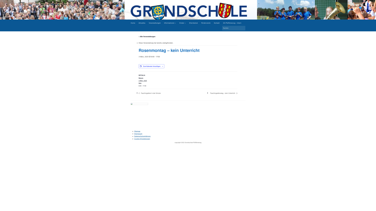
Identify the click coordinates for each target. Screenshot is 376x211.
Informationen (169, 23)
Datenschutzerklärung (142, 136)
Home (133, 23)
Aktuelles (142, 23)
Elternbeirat (193, 23)
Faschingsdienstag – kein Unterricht (222, 93)
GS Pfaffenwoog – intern (232, 23)
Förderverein (206, 23)
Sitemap (137, 131)
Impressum (138, 134)
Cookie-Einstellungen (142, 139)
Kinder (181, 23)
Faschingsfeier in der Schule (151, 93)
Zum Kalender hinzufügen (151, 66)
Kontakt (217, 23)
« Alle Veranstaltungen (147, 36)
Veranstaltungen (155, 23)
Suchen (242, 28)
